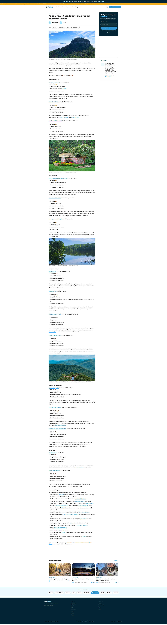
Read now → (100, 1)
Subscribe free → (108, 28)
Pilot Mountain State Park (55, 314)
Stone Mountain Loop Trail (55, 407)
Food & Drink (73, 603)
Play (67, 7)
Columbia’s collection (79, 501)
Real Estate (86, 592)
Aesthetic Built (89, 503)
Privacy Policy (112, 621)
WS (49, 7)
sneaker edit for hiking (80, 498)
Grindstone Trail (52, 332)
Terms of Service (120, 621)
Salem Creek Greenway (54, 101)
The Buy (76, 7)
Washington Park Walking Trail (56, 219)
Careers (99, 607)
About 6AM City (101, 605)
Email (55, 27)
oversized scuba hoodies (62, 505)
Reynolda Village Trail (54, 388)
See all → (116, 560)
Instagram (79, 621)
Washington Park (75, 117)
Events (56, 7)
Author (50, 592)
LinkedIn (91, 621)
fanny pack (61, 494)
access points (79, 467)
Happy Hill (66, 117)
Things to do (52, 12)
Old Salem (60, 117)
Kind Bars (76, 514)
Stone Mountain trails (60, 425)
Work (63, 7)
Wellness (116, 592)
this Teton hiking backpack (60, 527)
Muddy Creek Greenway (54, 470)
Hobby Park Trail (52, 271)
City (74, 592)
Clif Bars (70, 514)
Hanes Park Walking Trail (54, 335)
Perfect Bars (65, 514)
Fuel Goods (83, 518)
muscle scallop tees (83, 505)
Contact (99, 609)
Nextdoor (75, 27)
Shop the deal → (108, 76)
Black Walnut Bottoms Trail (55, 120)
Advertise (81, 7)
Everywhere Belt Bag (84, 512)
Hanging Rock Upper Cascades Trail (57, 428)
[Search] (107, 7)
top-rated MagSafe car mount (109, 66)
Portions (64, 88)
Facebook (62, 27)
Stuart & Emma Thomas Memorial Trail (58, 178)
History (79, 592)
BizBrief (71, 7)
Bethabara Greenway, (54, 82)
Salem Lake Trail (52, 291)
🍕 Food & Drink (59, 592)
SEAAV (63, 507)
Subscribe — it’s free (115, 7)
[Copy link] (79, 27)
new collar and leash (82, 525)
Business (68, 592)
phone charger (73, 523)
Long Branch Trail (53, 452)
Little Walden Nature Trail (55, 198)
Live (60, 7)
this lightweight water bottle (61, 530)
